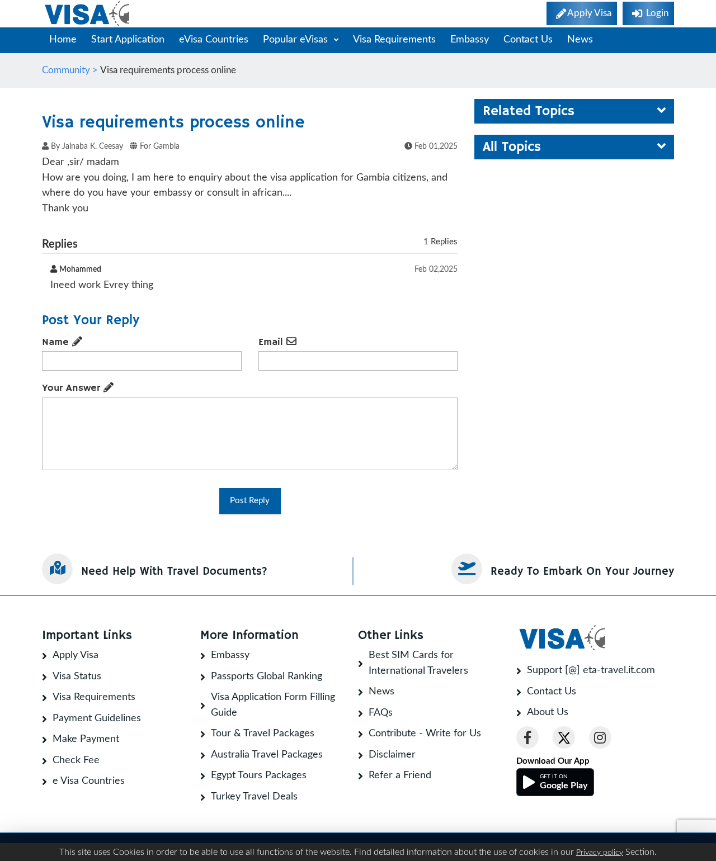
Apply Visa (75, 655)
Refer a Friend (400, 775)
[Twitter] (564, 737)
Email (272, 342)
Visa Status (77, 676)
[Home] (88, 13)
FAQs (381, 713)
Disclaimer (392, 755)
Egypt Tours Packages (259, 775)
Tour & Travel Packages (262, 733)
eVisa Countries (213, 40)
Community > (71, 70)
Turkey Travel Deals (254, 797)
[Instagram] (600, 737)
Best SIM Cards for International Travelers (418, 663)
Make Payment (86, 739)
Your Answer (72, 388)
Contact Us (528, 40)
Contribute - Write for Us (425, 733)
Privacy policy (599, 853)
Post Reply (250, 500)
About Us (547, 712)
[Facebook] (527, 737)
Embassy (469, 40)
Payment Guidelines (97, 718)
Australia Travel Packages (267, 755)
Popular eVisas (297, 40)
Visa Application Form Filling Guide (273, 705)
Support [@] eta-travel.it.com (591, 670)
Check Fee (76, 760)
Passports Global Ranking (266, 676)
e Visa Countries (89, 781)
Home (63, 40)
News (580, 40)
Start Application (127, 40)
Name (57, 342)
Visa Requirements (394, 40)
